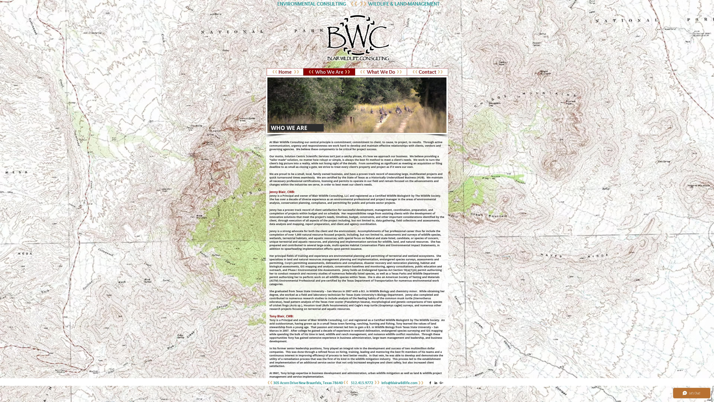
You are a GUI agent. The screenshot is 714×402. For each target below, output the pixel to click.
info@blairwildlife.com (399, 383)
